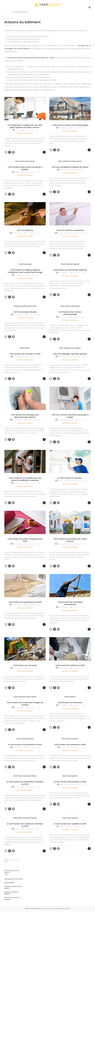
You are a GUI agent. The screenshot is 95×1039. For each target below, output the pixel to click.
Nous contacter (9, 883)
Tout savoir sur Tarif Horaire (13, 879)
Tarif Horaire (37, 908)
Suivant (15, 860)
